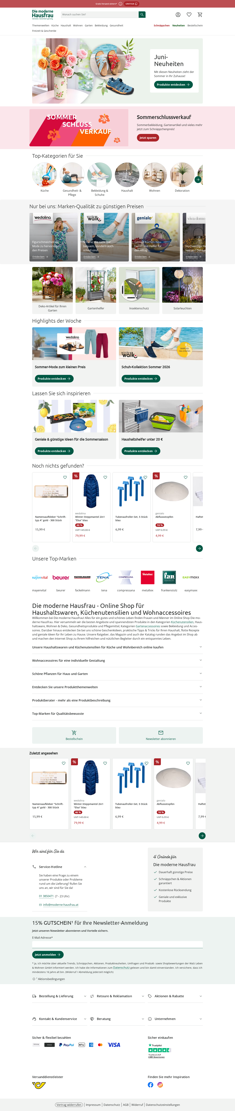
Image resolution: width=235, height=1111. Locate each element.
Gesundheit (116, 25)
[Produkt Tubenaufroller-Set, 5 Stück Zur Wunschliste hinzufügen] (145, 477)
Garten (89, 25)
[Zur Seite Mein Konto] (178, 14)
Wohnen (78, 25)
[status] (99, 14)
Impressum (93, 1105)
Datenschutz (121, 967)
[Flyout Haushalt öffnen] (72, 26)
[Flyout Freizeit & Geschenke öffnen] (57, 31)
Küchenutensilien (182, 622)
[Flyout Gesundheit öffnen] (124, 26)
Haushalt (66, 25)
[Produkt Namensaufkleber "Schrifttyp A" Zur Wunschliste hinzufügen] (65, 477)
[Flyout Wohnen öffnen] (84, 26)
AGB (126, 1105)
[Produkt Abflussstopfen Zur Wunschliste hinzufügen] (185, 477)
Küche (55, 25)
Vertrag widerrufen (69, 1105)
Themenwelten (40, 25)
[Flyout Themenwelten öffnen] (50, 26)
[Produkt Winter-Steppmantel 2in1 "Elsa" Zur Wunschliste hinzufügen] (105, 477)
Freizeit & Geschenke (44, 30)
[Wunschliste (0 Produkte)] (189, 14)
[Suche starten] (142, 14)
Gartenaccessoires (148, 626)
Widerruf (137, 1105)
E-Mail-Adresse (41, 938)
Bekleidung (101, 25)
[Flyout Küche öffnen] (60, 26)
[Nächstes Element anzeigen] (198, 179)
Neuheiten (178, 25)
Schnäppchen (162, 25)
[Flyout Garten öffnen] (94, 26)
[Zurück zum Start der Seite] (231, 1086)
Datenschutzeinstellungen (163, 1105)
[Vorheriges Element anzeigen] (37, 179)
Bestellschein (195, 25)
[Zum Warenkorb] (200, 14)
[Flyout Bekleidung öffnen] (109, 26)
